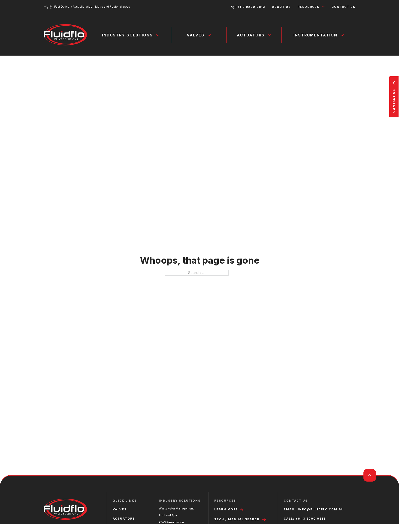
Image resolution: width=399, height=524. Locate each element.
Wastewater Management (176, 508)
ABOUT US (281, 7)
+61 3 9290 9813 (250, 7)
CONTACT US (343, 7)
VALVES (120, 509)
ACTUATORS (124, 518)
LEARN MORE (226, 509)
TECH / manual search (237, 519)
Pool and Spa (168, 515)
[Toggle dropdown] (323, 7)
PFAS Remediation (171, 522)
